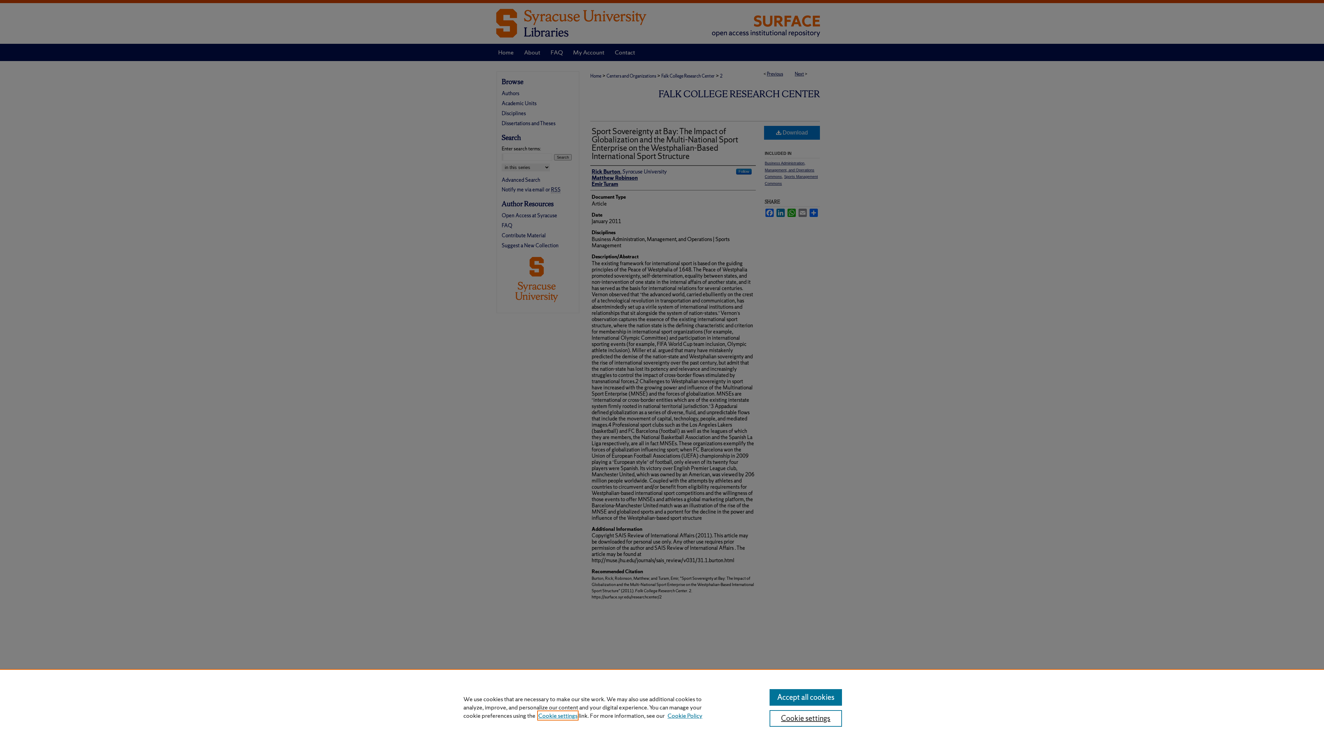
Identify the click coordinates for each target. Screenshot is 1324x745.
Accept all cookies (805, 697)
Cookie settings (558, 715)
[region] (662, 707)
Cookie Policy (685, 715)
